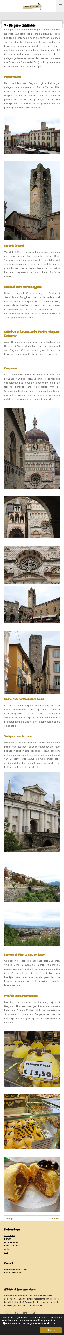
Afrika (7, 1249)
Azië (6, 1252)
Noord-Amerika (11, 1242)
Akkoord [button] (51, 1330)
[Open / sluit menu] (60, 6)
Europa (7, 1239)
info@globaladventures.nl (16, 1269)
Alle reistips (9, 1235)
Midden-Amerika (12, 1245)
